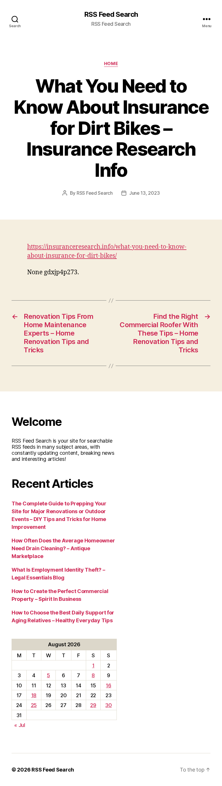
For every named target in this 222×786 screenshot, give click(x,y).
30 (108, 705)
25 (34, 705)
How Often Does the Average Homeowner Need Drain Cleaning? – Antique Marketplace (63, 548)
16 (108, 685)
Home (111, 63)
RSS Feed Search (111, 14)
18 (33, 695)
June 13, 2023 (144, 193)
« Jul (19, 725)
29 (93, 705)
